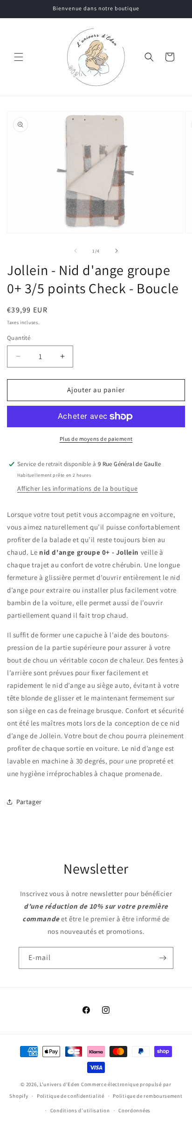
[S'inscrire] (162, 958)
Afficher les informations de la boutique (77, 488)
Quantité (18, 338)
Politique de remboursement (147, 1096)
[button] (18, 57)
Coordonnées (134, 1110)
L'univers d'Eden (60, 1084)
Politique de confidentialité (70, 1096)
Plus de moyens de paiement (96, 438)
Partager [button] (29, 802)
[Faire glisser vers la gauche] (75, 250)
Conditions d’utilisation (80, 1110)
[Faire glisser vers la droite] (116, 250)
